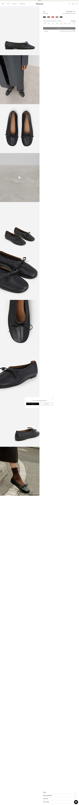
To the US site (46, 403)
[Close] (53, 398)
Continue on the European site (32, 404)
